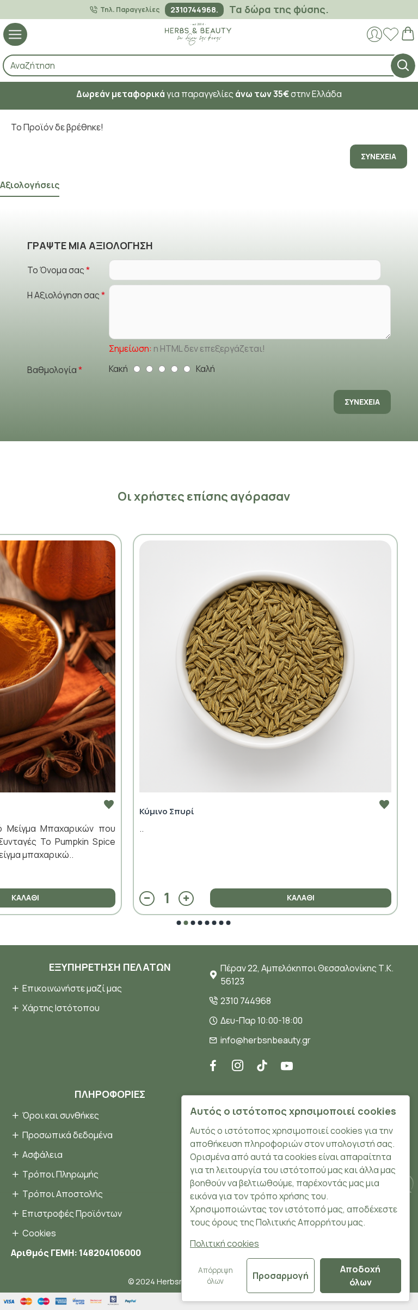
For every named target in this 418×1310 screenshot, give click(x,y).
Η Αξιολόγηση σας (63, 295)
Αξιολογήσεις (29, 185)
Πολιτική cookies (224, 1243)
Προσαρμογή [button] (281, 1276)
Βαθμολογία (52, 370)
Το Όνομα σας (55, 270)
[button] (179, 923)
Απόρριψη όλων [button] (215, 1275)
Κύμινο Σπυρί (166, 811)
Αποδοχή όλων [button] (360, 1275)
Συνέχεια (378, 156)
